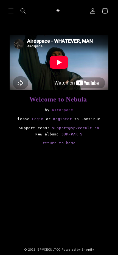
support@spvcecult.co (75, 128)
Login (38, 119)
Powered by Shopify (77, 249)
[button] (11, 11)
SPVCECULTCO (49, 249)
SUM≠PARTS (72, 134)
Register (62, 119)
